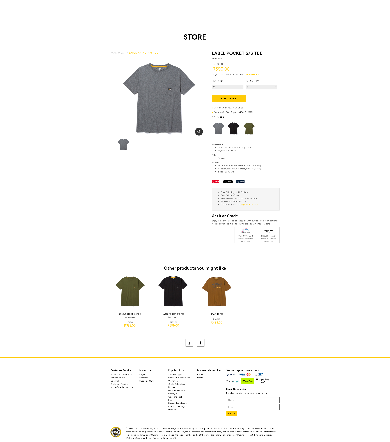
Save (217, 181)
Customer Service (119, 384)
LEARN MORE (252, 74)
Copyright (115, 380)
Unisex (171, 387)
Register (143, 377)
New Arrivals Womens (179, 377)
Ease (170, 399)
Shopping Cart (146, 380)
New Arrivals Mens (177, 403)
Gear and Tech (175, 396)
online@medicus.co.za (248, 204)
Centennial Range (176, 406)
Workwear (173, 380)
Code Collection (176, 384)
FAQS (200, 374)
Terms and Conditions (121, 374)
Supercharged (175, 374)
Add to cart (228, 98)
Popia (200, 377)
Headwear (173, 409)
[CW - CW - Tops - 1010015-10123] (199, 132)
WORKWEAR (118, 52)
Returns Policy (117, 377)
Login (142, 374)
